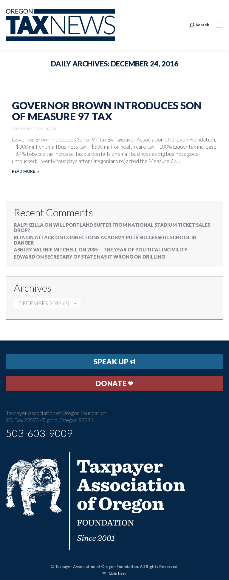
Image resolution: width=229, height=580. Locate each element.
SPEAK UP (112, 361)
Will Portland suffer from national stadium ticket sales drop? (112, 227)
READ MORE (23, 171)
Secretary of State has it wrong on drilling (105, 256)
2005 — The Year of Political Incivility (137, 249)
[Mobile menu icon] (219, 25)
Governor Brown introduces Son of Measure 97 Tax (107, 110)
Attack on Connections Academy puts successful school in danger (105, 239)
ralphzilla (29, 225)
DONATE (112, 383)
